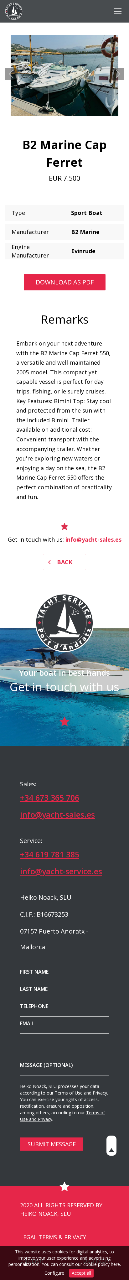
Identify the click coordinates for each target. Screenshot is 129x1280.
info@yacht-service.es (61, 871)
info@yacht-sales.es (93, 539)
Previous (11, 74)
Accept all (81, 1273)
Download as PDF (65, 282)
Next (117, 74)
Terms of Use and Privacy (81, 1093)
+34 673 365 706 (49, 797)
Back (64, 562)
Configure (54, 1273)
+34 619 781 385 (49, 854)
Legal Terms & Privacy (53, 1237)
